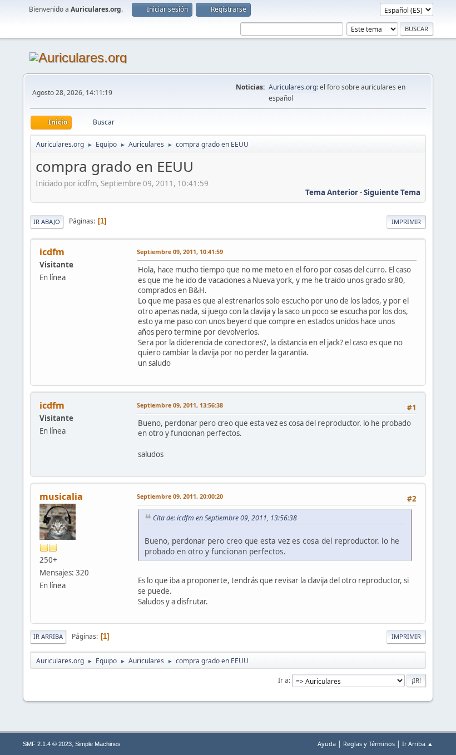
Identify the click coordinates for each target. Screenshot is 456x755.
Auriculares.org (292, 87)
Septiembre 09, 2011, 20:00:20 (180, 496)
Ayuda (327, 743)
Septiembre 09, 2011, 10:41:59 (180, 251)
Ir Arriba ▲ (417, 743)
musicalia (61, 496)
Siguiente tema (392, 192)
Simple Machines (98, 744)
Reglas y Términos (369, 743)
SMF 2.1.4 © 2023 (47, 744)
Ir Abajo (46, 221)
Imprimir (406, 221)
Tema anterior (331, 192)
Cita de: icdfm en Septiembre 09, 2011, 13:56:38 (225, 518)
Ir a (283, 680)
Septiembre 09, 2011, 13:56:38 (180, 405)
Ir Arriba (48, 636)
